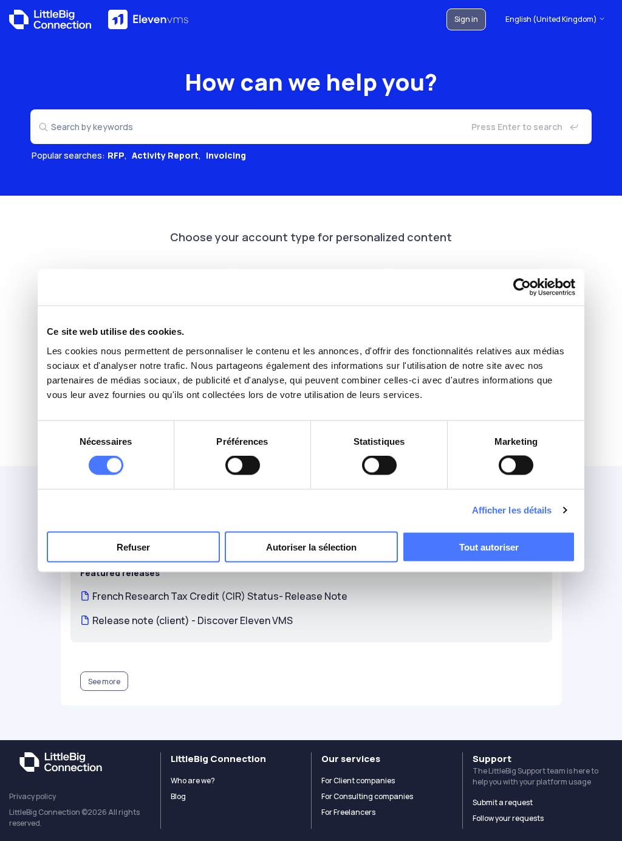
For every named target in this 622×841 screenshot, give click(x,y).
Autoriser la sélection (311, 546)
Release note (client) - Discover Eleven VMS (192, 620)
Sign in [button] (466, 19)
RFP (116, 155)
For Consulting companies (367, 796)
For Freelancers (348, 812)
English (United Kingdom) (551, 19)
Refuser (133, 546)
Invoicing (226, 155)
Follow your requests (508, 818)
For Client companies (358, 780)
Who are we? (193, 780)
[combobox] (311, 126)
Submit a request (503, 802)
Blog (178, 796)
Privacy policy (32, 796)
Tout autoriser (489, 546)
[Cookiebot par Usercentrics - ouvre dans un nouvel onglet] (522, 287)
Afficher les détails (512, 510)
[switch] (242, 465)
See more (104, 681)
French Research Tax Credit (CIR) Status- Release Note (219, 596)
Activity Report (165, 155)
